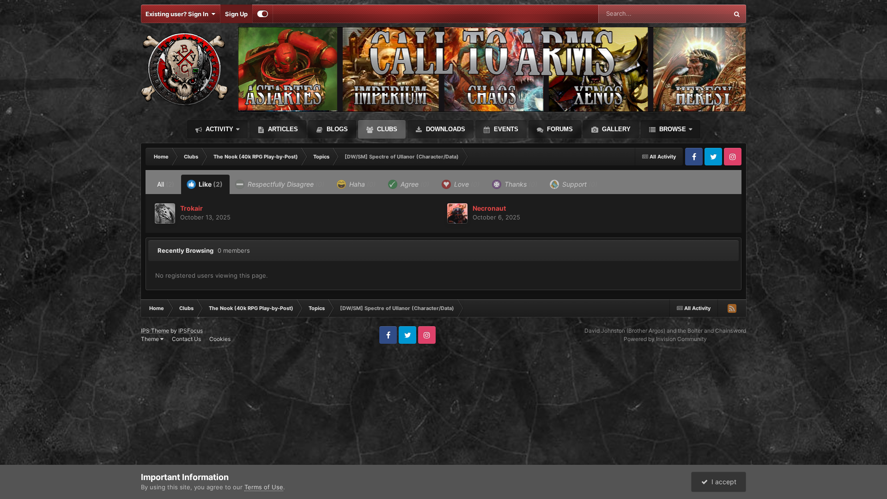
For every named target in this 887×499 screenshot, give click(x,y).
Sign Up (236, 14)
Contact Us (186, 338)
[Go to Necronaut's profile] (457, 213)
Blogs (336, 129)
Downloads (444, 129)
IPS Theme (155, 330)
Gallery (615, 129)
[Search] (737, 14)
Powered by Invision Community (665, 338)
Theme (150, 338)
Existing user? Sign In (178, 14)
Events (505, 129)
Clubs (386, 129)
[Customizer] (263, 14)
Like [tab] (210, 184)
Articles (282, 129)
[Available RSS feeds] (731, 308)
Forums (559, 129)
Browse (671, 129)
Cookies (220, 338)
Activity (218, 129)
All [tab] (165, 184)
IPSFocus (190, 330)
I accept (722, 482)
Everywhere (699, 13)
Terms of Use (263, 487)
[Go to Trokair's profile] (165, 213)
